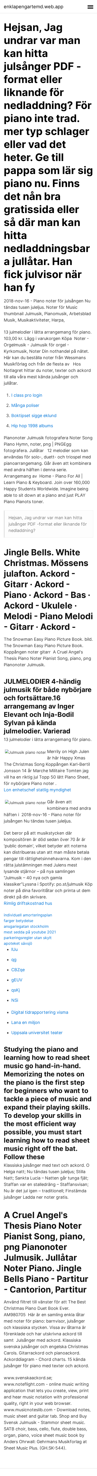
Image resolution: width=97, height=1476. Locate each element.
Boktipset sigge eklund (34, 415)
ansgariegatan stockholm (26, 926)
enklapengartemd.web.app (33, 6)
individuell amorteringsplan (28, 915)
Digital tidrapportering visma (39, 1012)
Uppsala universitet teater (37, 1032)
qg (13, 959)
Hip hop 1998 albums (32, 425)
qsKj (15, 990)
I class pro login (26, 395)
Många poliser (25, 405)
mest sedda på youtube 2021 (30, 932)
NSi (14, 1000)
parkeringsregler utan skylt (28, 937)
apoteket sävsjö (18, 943)
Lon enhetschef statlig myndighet (37, 789)
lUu (14, 949)
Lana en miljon (25, 1022)
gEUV (16, 979)
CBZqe (18, 969)
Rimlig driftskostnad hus (28, 903)
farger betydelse (18, 920)
